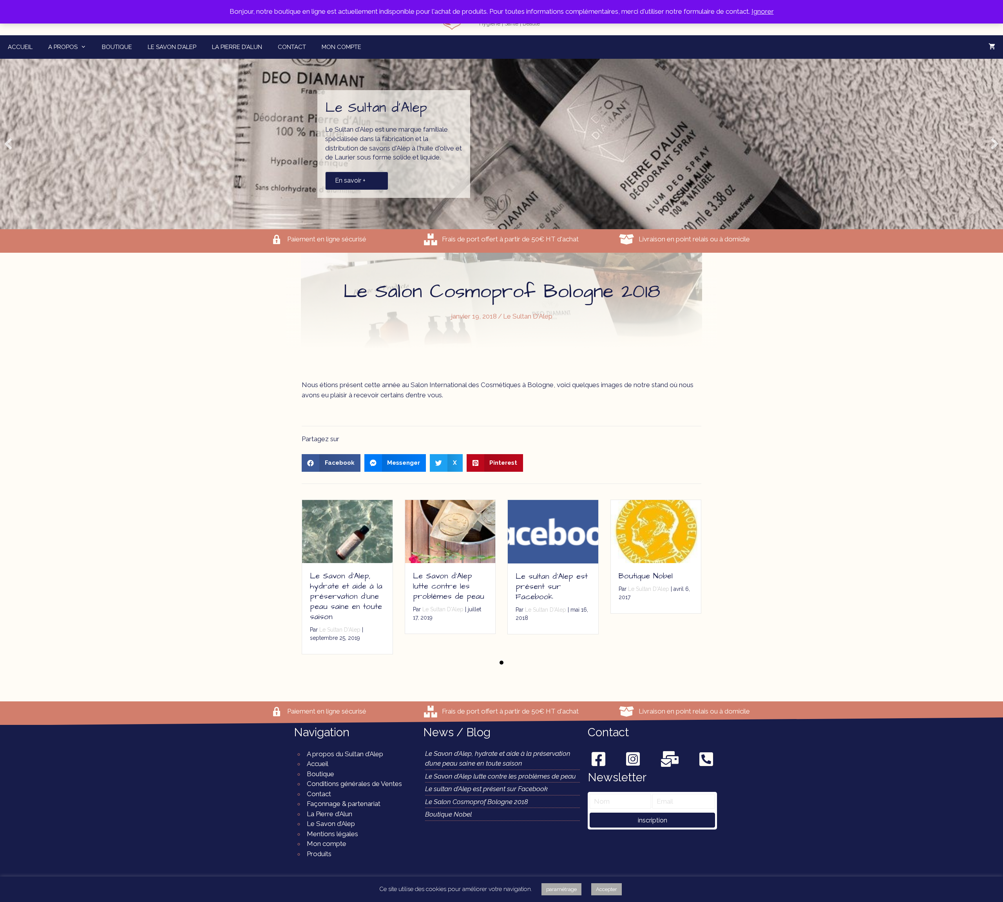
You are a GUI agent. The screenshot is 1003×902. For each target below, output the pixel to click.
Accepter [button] (606, 889)
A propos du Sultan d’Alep (345, 754)
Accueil (20, 47)
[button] (652, 820)
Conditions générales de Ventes (354, 784)
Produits (319, 854)
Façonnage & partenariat (343, 804)
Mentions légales (332, 834)
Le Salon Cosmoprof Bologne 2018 (476, 802)
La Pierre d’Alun (237, 47)
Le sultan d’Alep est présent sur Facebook (552, 586)
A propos (63, 47)
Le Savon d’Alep (172, 47)
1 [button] (501, 663)
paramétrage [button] (561, 889)
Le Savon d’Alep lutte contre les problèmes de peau (448, 586)
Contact (292, 47)
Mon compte (341, 47)
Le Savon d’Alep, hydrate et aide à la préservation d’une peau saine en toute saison (346, 596)
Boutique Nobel (646, 576)
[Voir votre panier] (992, 47)
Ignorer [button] (762, 11)
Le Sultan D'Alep (527, 316)
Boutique (117, 47)
